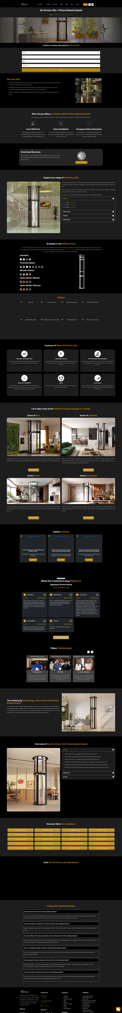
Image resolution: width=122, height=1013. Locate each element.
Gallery (48, 4)
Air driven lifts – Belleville (74, 848)
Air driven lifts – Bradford (101, 834)
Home (51, 14)
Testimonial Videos (68, 1003)
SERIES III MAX (66, 219)
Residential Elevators (87, 997)
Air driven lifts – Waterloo (20, 830)
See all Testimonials (61, 637)
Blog (67, 4)
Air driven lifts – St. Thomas (74, 839)
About (61, 4)
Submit (61, 70)
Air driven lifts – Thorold (74, 830)
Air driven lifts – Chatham (47, 839)
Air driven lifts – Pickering (47, 830)
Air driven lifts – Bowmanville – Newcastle (74, 843)
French (77, 4)
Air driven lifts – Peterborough (101, 848)
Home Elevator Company (88, 1011)
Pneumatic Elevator (87, 1010)
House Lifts (85, 1008)
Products (40, 4)
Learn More (33, 559)
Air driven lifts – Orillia (101, 830)
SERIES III (65, 215)
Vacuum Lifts (85, 999)
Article (65, 1007)
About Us (66, 997)
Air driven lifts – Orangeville (20, 834)
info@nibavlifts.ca (46, 1005)
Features (65, 749)
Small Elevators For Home (88, 1002)
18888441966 (44, 1002)
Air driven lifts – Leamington (47, 834)
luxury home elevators (69, 249)
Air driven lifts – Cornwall (20, 843)
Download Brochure (81, 162)
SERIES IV (65, 198)
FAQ (72, 4)
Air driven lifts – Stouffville (74, 834)
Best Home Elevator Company (89, 1000)
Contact (85, 4)
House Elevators (86, 1005)
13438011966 (44, 998)
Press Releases (67, 1008)
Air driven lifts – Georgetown (20, 839)
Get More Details (33, 470)
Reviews (55, 4)
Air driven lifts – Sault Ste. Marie (101, 843)
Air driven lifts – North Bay (47, 843)
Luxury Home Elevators (88, 996)
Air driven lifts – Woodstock (101, 839)
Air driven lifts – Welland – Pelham (20, 848)
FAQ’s (65, 1005)
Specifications (66, 772)
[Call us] (89, 4)
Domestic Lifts (86, 1007)
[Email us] (92, 4)
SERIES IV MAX (67, 211)
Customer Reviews (68, 999)
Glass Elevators (86, 1003)
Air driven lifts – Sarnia (47, 848)
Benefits (65, 776)
